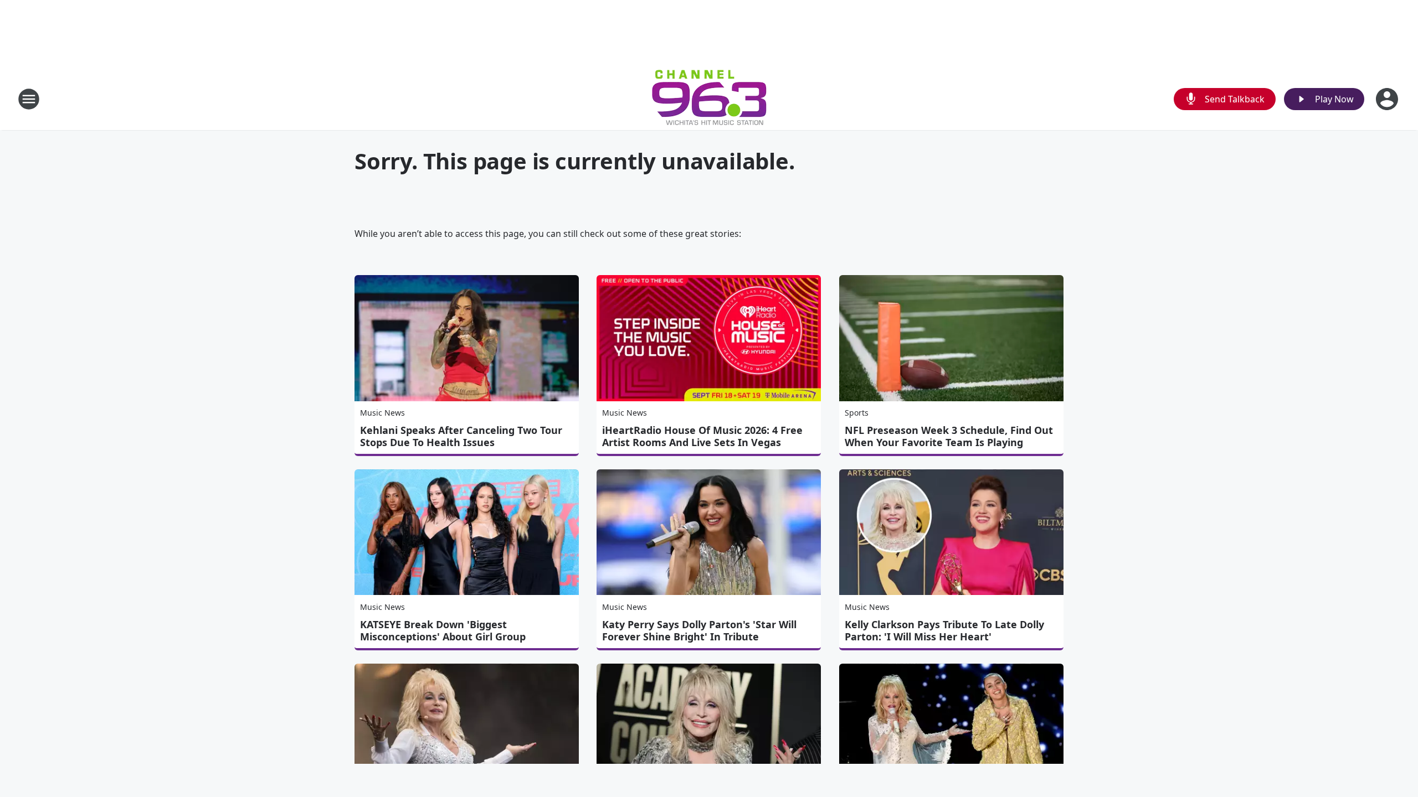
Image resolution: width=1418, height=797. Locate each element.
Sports (857, 412)
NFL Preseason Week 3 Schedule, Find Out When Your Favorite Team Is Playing (949, 436)
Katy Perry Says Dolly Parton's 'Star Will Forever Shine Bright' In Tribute (699, 630)
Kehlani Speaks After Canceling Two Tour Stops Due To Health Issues (461, 436)
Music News (382, 412)
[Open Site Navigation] (29, 99)
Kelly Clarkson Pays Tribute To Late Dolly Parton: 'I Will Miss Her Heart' (944, 630)
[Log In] (1388, 99)
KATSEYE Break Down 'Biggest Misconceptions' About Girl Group (443, 630)
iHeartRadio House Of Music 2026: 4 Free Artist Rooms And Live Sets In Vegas (702, 436)
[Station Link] (709, 99)
